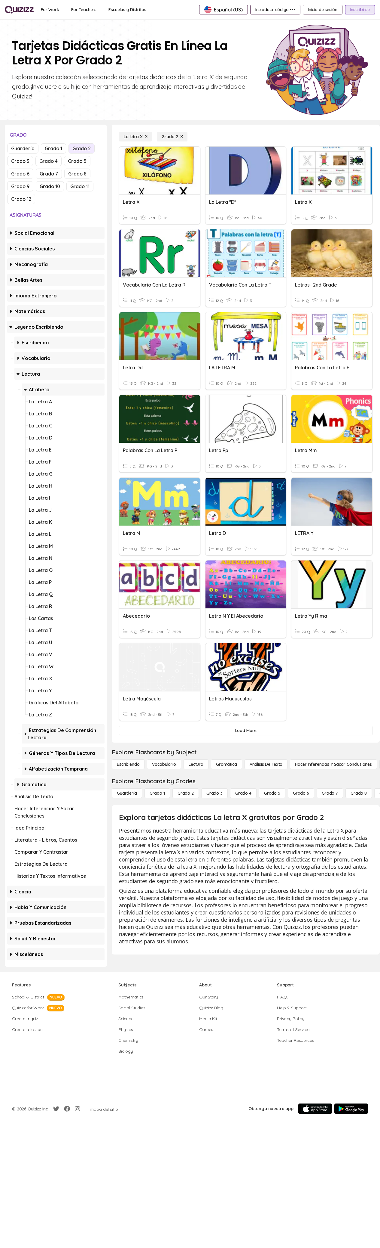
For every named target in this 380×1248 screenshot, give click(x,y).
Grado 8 (77, 174)
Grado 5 (77, 161)
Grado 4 (48, 161)
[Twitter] (56, 1109)
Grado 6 (20, 174)
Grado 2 (81, 148)
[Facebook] (67, 1109)
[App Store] (315, 1109)
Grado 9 (20, 186)
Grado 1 (53, 148)
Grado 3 (20, 161)
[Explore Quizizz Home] (19, 10)
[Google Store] (351, 1109)
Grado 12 (21, 199)
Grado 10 (50, 186)
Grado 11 (80, 186)
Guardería (23, 148)
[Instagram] (77, 1109)
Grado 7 (49, 174)
